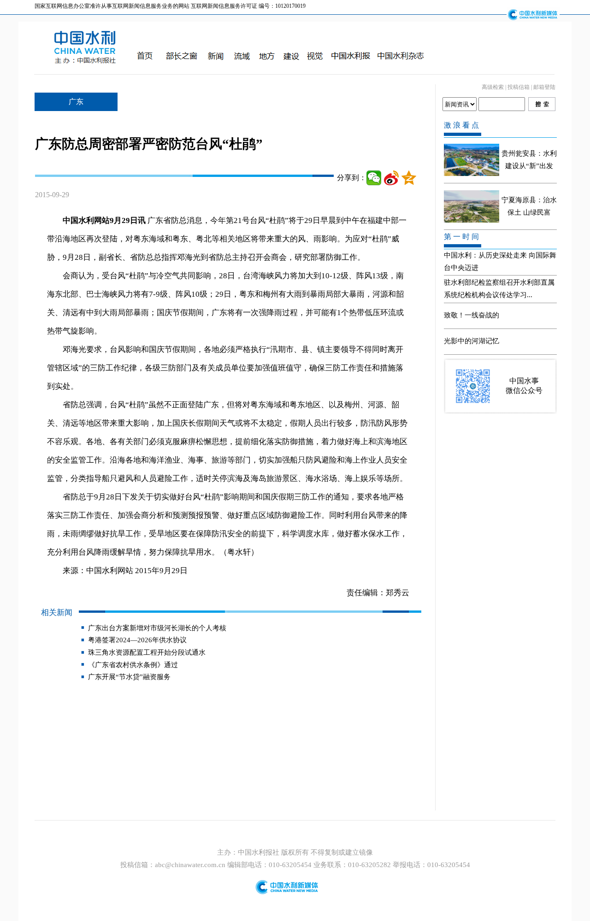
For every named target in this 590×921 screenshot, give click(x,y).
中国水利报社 (259, 852)
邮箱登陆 (544, 87)
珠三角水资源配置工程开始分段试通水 (147, 652)
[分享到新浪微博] (391, 177)
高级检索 (493, 87)
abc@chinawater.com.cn (190, 864)
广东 (76, 102)
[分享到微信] (373, 177)
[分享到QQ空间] (408, 177)
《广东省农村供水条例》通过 (133, 665)
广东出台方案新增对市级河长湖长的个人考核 (157, 628)
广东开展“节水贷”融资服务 (129, 676)
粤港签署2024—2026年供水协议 (137, 640)
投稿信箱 (518, 87)
